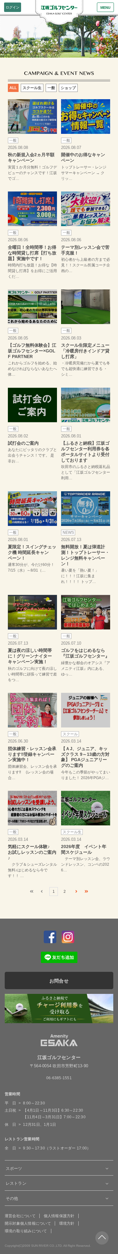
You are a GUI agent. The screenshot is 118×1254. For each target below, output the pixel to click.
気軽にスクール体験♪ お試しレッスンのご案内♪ (32, 852)
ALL (13, 88)
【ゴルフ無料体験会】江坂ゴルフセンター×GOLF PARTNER (32, 351)
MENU (105, 7)
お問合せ (59, 980)
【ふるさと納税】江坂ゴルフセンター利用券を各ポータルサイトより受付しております (85, 452)
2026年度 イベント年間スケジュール (83, 849)
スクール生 (32, 88)
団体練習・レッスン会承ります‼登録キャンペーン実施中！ (32, 754)
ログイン (13, 7)
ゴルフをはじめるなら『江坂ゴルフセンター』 (85, 653)
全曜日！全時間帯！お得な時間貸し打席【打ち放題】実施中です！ (32, 253)
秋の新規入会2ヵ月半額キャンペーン (31, 157)
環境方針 (67, 1223)
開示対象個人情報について (28, 1223)
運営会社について (20, 1216)
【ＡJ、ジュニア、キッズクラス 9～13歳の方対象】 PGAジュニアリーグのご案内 (85, 757)
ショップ (68, 88)
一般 (51, 88)
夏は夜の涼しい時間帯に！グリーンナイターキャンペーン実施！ (30, 656)
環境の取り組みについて (26, 1231)
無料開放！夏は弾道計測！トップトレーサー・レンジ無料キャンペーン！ (85, 555)
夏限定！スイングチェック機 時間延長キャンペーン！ (32, 552)
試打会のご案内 (23, 443)
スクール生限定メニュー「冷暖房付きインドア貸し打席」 (85, 351)
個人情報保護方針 (59, 1216)
